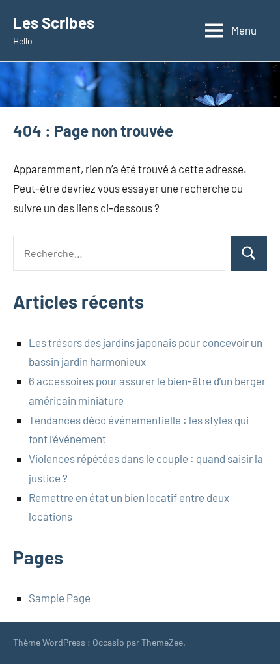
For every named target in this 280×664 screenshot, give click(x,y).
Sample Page (60, 597)
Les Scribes (53, 22)
